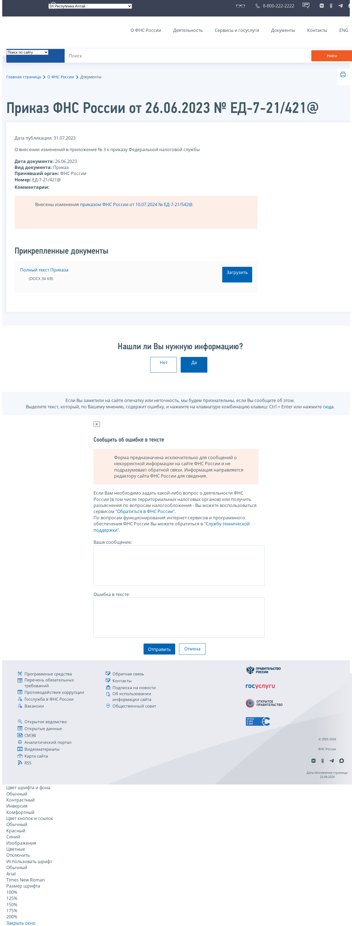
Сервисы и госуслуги (237, 30)
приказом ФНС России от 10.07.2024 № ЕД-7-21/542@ (136, 204)
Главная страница (23, 76)
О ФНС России (146, 30)
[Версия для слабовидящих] (241, 6)
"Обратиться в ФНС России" (145, 511)
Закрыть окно (20, 923)
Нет (163, 362)
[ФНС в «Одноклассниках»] (331, 6)
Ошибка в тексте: (112, 594)
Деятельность (188, 30)
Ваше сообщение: (113, 542)
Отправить (159, 649)
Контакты (317, 30)
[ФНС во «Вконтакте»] (322, 6)
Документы (283, 30)
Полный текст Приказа (44, 270)
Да (194, 362)
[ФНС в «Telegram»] (340, 6)
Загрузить (237, 272)
